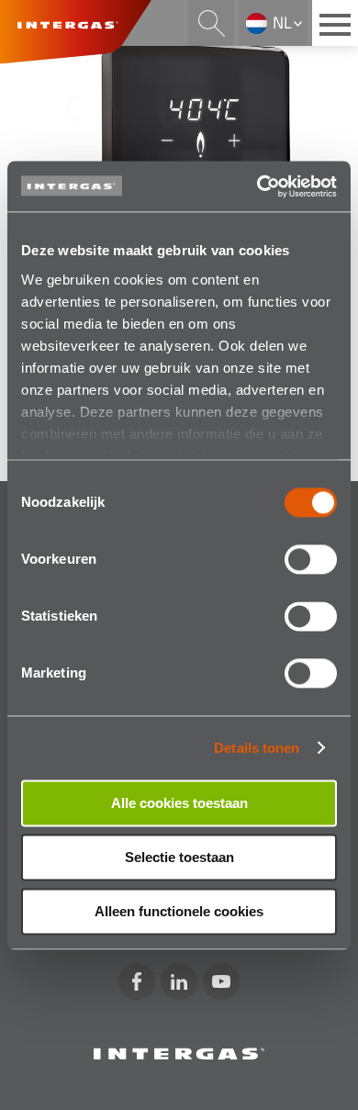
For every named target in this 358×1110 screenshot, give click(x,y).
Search (211, 23)
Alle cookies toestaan (179, 803)
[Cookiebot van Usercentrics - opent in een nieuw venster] (257, 186)
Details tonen (256, 748)
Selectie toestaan (179, 857)
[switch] (311, 559)
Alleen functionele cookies (179, 911)
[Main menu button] (335, 23)
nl (282, 22)
